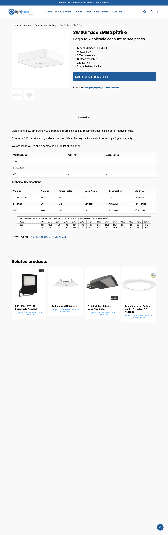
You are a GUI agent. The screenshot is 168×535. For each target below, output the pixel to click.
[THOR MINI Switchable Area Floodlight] (102, 284)
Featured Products (110, 88)
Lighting (26, 25)
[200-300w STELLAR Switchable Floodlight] (29, 284)
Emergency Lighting (45, 25)
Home (15, 25)
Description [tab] (84, 117)
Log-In (79, 76)
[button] (65, 34)
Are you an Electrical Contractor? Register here (84, 2)
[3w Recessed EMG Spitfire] (65, 284)
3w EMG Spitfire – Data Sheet (49, 237)
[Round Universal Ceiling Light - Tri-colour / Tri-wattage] (138, 284)
